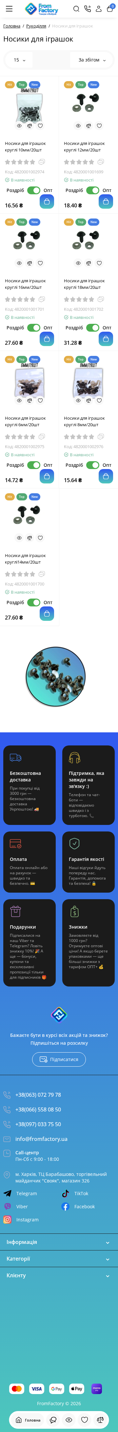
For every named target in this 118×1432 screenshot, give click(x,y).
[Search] (76, 9)
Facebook (84, 1206)
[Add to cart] (47, 201)
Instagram (27, 1219)
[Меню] (9, 9)
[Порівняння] (100, 1420)
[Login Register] (99, 9)
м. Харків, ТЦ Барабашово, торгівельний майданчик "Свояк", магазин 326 (61, 1177)
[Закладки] (84, 1420)
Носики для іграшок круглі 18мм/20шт (84, 284)
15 (17, 60)
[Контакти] (87, 9)
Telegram (26, 1193)
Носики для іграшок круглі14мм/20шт (25, 558)
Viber (22, 1206)
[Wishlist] (40, 125)
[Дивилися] (53, 1420)
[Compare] (29, 125)
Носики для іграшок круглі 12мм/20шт (84, 146)
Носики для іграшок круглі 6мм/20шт (25, 421)
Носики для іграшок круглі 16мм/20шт (25, 284)
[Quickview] (19, 125)
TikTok (81, 1193)
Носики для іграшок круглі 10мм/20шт (25, 146)
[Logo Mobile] (41, 8)
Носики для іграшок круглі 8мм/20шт (84, 421)
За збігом (90, 60)
